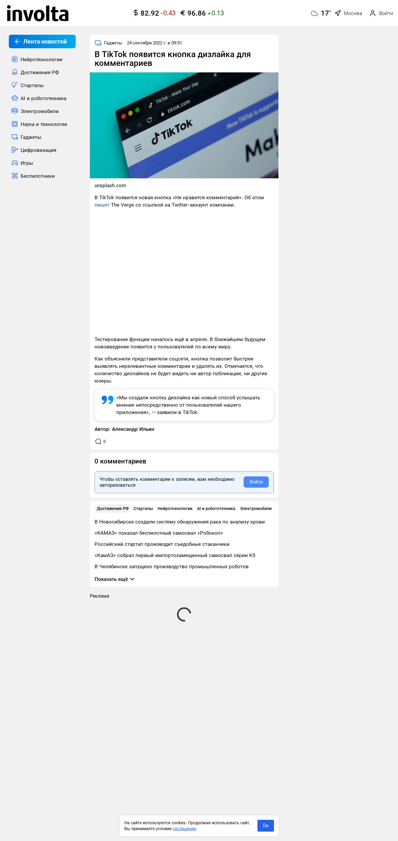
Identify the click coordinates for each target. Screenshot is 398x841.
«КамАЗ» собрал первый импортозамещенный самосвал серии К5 (175, 555)
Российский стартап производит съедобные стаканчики (162, 544)
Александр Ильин (133, 429)
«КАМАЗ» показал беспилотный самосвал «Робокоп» (159, 533)
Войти (256, 482)
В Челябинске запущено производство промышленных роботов (172, 566)
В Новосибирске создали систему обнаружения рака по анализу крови (180, 522)
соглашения (184, 828)
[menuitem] (42, 59)
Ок (266, 825)
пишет (103, 205)
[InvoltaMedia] (38, 13)
